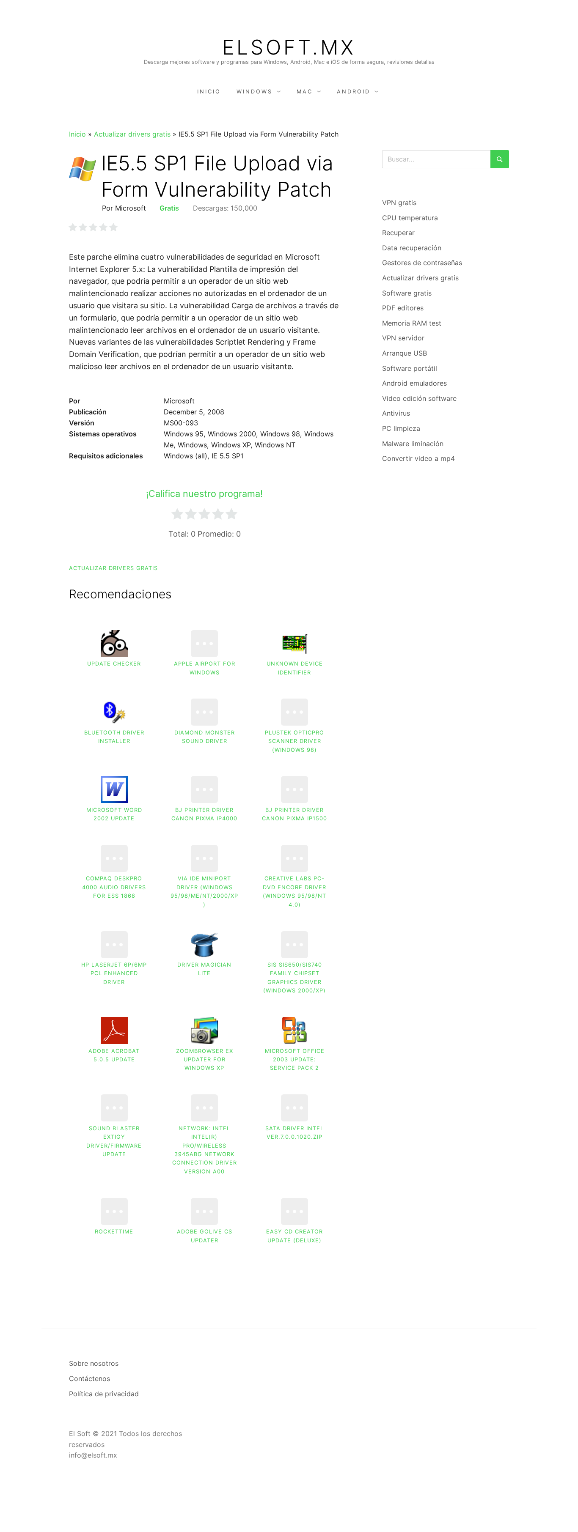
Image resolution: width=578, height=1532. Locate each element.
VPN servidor (403, 338)
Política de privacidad (104, 1393)
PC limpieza (401, 428)
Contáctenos (89, 1378)
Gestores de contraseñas (422, 262)
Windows (254, 91)
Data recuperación (411, 248)
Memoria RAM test (411, 323)
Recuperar (398, 232)
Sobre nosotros (93, 1363)
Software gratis (407, 293)
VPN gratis (399, 202)
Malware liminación (412, 443)
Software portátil (409, 368)
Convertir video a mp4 (418, 458)
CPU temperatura (410, 218)
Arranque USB (404, 353)
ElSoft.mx (289, 47)
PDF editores (403, 308)
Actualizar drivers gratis (132, 134)
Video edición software (419, 398)
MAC (305, 91)
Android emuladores (414, 383)
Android (353, 91)
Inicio (209, 91)
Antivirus (396, 413)
